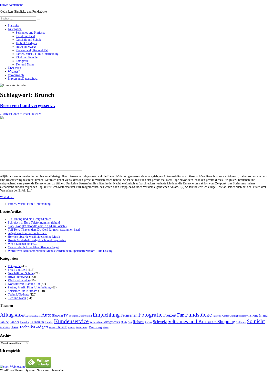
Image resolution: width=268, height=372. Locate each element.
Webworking (82, 327)
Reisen (138, 321)
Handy (244, 316)
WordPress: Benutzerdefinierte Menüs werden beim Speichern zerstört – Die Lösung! (60, 250)
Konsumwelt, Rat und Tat (32, 50)
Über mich (14, 68)
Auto (46, 315)
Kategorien (15, 29)
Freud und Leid (25, 36)
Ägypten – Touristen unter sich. (27, 233)
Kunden (49, 322)
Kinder (14, 322)
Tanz (14, 327)
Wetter (105, 327)
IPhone (253, 315)
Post (130, 322)
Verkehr (71, 328)
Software (241, 322)
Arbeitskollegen (33, 316)
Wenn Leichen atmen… (22, 243)
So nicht (256, 321)
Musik (124, 322)
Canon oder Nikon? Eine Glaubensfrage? (33, 247)
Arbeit (20, 315)
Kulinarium (37, 322)
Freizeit (169, 315)
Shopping (226, 321)
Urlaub (61, 327)
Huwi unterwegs (26, 46)
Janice (4, 322)
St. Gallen (5, 327)
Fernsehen (129, 315)
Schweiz (160, 321)
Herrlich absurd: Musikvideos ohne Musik (34, 236)
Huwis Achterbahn (11, 4)
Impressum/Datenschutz (22, 78)
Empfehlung (106, 315)
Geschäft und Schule (28, 39)
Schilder (148, 322)
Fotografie (22, 61)
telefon (52, 328)
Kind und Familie (26, 57)
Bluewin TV (60, 315)
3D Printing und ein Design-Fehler (29, 219)
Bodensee (73, 316)
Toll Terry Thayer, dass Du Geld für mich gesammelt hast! (44, 229)
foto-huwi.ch (16, 75)
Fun (180, 315)
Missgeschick (111, 322)
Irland (263, 315)
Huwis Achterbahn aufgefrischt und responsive (37, 240)
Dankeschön (85, 315)
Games (225, 316)
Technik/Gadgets (26, 43)
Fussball (217, 315)
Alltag (7, 315)
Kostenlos (24, 322)
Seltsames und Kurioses (30, 32)
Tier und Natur (25, 64)
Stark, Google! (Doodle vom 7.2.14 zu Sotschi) (37, 226)
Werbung (95, 327)
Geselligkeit (235, 315)
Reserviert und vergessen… (27, 105)
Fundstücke (198, 314)
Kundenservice (71, 321)
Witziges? (14, 71)
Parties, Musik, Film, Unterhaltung (37, 53)
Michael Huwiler (30, 113)
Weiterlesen (7, 197)
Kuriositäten (96, 322)
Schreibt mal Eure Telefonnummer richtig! (34, 222)
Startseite (13, 25)
